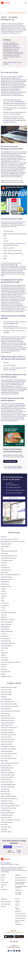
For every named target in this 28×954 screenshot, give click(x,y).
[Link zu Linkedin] (19, 951)
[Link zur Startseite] (5, 859)
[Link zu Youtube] (17, 951)
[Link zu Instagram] (11, 951)
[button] (25, 2)
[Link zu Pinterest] (14, 951)
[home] (5, 2)
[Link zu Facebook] (9, 951)
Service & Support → (6, 862)
